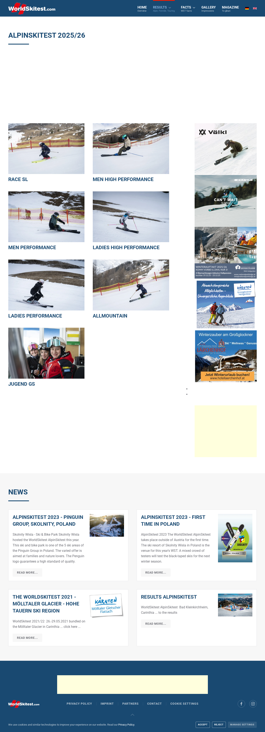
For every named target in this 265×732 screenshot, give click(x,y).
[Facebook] (241, 704)
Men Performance (32, 247)
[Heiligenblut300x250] (226, 304)
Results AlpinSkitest (169, 597)
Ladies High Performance (126, 247)
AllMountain (110, 316)
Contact (154, 703)
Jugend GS (21, 384)
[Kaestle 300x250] (226, 201)
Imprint (107, 703)
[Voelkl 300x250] (226, 149)
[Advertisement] (132, 84)
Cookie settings (184, 703)
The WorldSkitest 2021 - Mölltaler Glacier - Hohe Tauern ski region (46, 604)
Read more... (27, 572)
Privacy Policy (126, 724)
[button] (164, 8)
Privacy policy (79, 703)
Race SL (18, 179)
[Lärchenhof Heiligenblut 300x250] (226, 356)
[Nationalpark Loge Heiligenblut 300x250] (226, 252)
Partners (130, 703)
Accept (203, 724)
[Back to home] (31, 8)
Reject (219, 724)
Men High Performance (123, 179)
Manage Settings (242, 724)
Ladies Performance (35, 316)
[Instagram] (253, 704)
